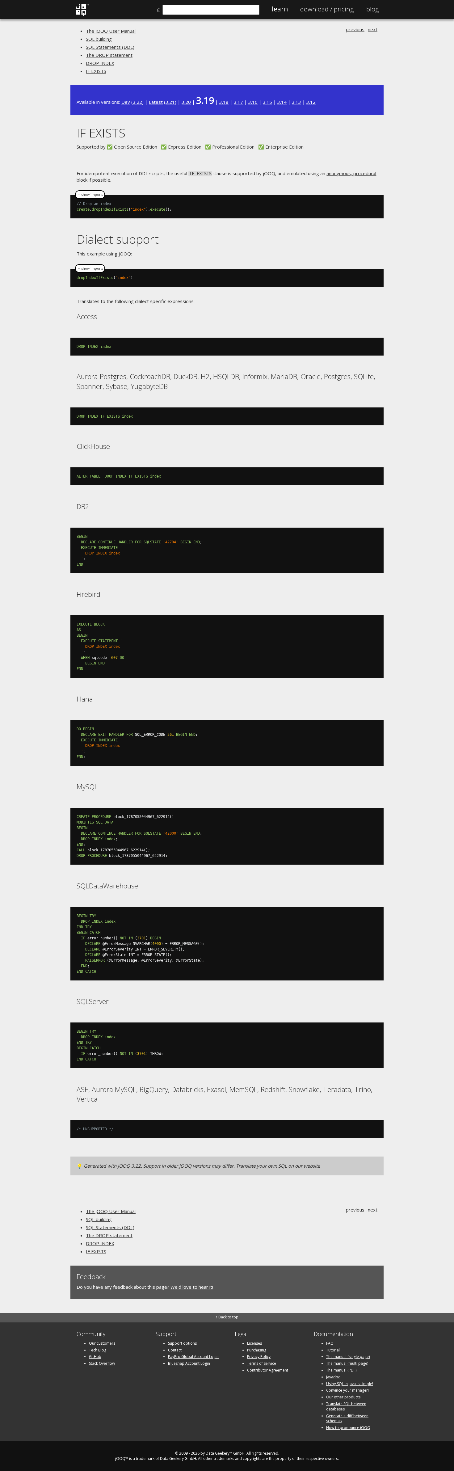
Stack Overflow (102, 1363)
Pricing (327, 9)
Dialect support (118, 239)
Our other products (343, 1397)
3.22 (137, 102)
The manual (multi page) (347, 1363)
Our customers (102, 1343)
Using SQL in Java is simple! (349, 1383)
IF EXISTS (96, 71)
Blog (372, 9)
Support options (182, 1343)
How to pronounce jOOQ (348, 1427)
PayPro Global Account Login (193, 1356)
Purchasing (256, 1350)
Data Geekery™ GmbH (225, 1453)
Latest (156, 102)
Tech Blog (97, 1350)
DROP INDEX (100, 63)
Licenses (254, 1343)
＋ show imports (90, 194)
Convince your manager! (347, 1390)
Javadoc (333, 1377)
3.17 (238, 102)
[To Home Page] (82, 14)
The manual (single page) (348, 1356)
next (372, 29)
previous (355, 29)
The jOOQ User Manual (111, 31)
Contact (175, 1350)
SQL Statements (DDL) (110, 47)
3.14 (282, 102)
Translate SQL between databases (346, 1406)
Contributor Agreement (267, 1370)
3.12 (311, 102)
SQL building (99, 39)
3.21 (170, 102)
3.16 (253, 102)
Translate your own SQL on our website (278, 1166)
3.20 (186, 102)
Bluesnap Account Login (189, 1363)
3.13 (296, 102)
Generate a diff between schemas (347, 1418)
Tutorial (333, 1350)
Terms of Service (261, 1363)
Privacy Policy (259, 1356)
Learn (280, 9)
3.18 (224, 102)
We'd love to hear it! (191, 1287)
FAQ (330, 1343)
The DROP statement (109, 55)
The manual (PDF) (341, 1370)
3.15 (267, 102)
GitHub (95, 1356)
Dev (125, 102)
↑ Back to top (227, 1317)
